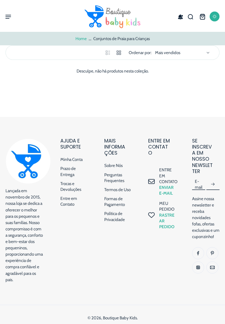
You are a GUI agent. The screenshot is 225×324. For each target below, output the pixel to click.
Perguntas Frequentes (114, 177)
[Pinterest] (212, 253)
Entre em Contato (68, 201)
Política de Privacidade (114, 216)
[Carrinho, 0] (202, 16)
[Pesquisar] (190, 16)
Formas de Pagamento (114, 201)
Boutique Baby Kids (120, 317)
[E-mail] (212, 267)
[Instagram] (198, 267)
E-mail (199, 184)
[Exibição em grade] (118, 52)
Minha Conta (71, 159)
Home (81, 38)
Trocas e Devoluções (70, 186)
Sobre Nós (113, 165)
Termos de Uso (117, 189)
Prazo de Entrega (68, 171)
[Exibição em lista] (107, 52)
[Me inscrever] (213, 184)
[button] (8, 16)
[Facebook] (198, 253)
